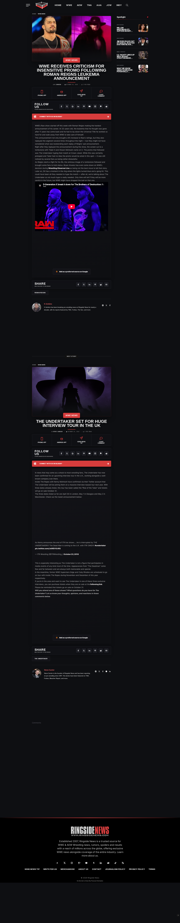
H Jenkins (57, 84)
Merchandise (68, 869)
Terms (152, 869)
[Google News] (72, 106)
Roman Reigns (40, 292)
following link (96, 584)
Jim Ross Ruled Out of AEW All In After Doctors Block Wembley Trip (125, 43)
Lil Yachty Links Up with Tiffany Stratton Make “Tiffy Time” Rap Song (125, 56)
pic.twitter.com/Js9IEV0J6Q (48, 548)
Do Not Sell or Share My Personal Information (90, 881)
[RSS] (122, 862)
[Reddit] (106, 106)
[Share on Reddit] (101, 284)
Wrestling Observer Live (58, 168)
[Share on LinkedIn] (89, 284)
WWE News (41, 13)
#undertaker (100, 545)
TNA (89, 5)
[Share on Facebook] (78, 284)
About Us (83, 869)
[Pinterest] (84, 106)
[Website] (103, 305)
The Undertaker (41, 658)
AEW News (120, 24)
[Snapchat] (101, 106)
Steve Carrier (57, 431)
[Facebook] (61, 106)
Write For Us (50, 869)
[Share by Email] (106, 284)
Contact (96, 869)
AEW (79, 5)
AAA (99, 5)
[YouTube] (89, 106)
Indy (119, 5)
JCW (109, 5)
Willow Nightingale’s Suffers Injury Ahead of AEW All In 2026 (126, 29)
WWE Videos (121, 51)
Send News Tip (32, 869)
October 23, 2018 (71, 554)
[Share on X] (84, 284)
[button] (127, 5)
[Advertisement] (71, 248)
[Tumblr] (93, 862)
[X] (67, 106)
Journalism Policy (115, 869)
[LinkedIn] (78, 106)
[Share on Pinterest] (95, 284)
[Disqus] (71, 758)
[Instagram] (95, 106)
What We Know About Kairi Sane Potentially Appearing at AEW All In (125, 70)
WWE (69, 5)
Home (58, 5)
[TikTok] (115, 862)
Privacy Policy (137, 869)
